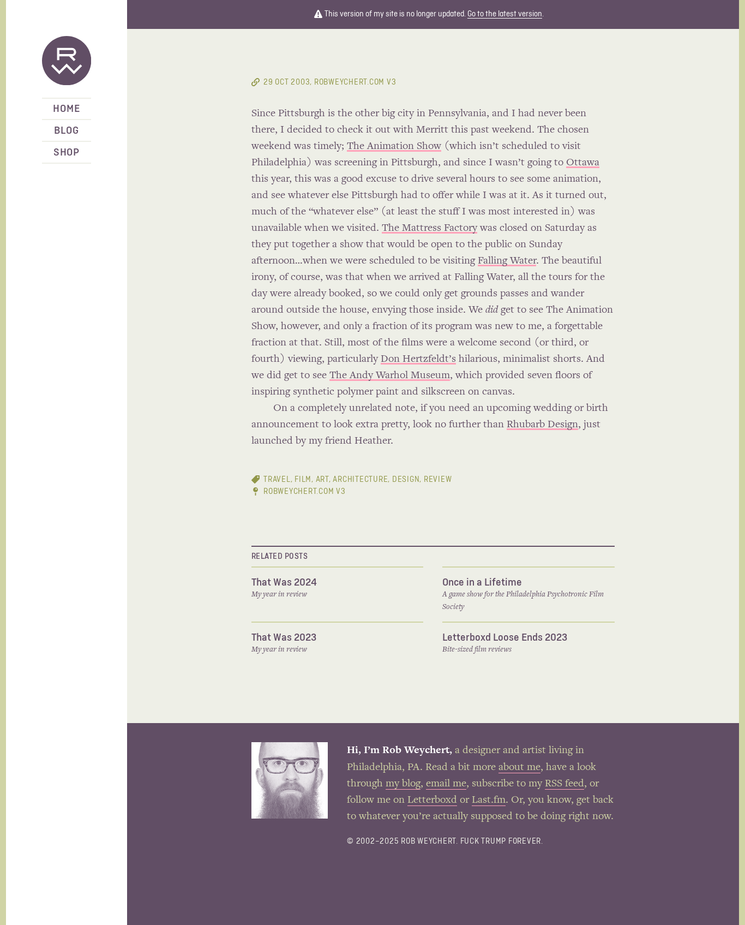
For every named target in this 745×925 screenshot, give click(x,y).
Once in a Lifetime (482, 582)
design (406, 479)
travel (277, 479)
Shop (66, 152)
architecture (360, 479)
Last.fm (489, 800)
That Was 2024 (284, 582)
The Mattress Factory (429, 228)
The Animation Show (394, 146)
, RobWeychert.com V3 (329, 82)
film (303, 479)
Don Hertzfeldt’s (418, 359)
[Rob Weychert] (66, 61)
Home (66, 108)
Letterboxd (432, 800)
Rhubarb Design (542, 424)
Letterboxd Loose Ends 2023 (504, 637)
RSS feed (564, 783)
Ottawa (582, 162)
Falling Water (507, 260)
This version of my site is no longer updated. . (433, 14)
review (438, 479)
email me (446, 783)
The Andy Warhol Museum (389, 375)
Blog (66, 130)
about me (519, 767)
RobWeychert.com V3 (304, 491)
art (322, 479)
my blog (403, 783)
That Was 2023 (283, 637)
